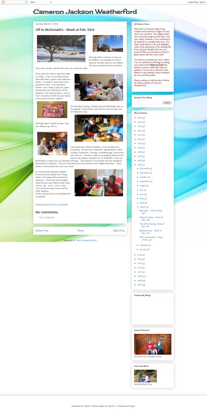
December (145, 168)
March (143, 207)
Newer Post (42, 230)
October (144, 177)
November (145, 173)
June (142, 194)
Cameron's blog (152, 29)
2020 (139, 143)
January (143, 249)
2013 (139, 259)
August (143, 185)
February (144, 245)
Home (80, 230)
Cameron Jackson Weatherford (85, 11)
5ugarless (112, 406)
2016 (139, 160)
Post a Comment (46, 217)
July (142, 190)
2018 (139, 152)
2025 (139, 122)
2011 (139, 267)
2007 (139, 284)
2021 (139, 139)
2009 (139, 276)
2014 (139, 255)
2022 (139, 135)
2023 (139, 130)
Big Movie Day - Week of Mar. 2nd (150, 231)
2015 (139, 164)
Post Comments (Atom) (86, 240)
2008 (139, 280)
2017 (139, 156)
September (145, 181)
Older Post (118, 230)
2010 (139, 272)
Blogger (131, 406)
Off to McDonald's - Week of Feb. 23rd (151, 238)
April (142, 203)
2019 (139, 147)
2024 (139, 126)
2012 (139, 263)
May (142, 198)
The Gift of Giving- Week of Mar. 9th (151, 225)
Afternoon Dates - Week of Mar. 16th (151, 218)
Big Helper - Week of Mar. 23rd (151, 212)
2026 (139, 117)
